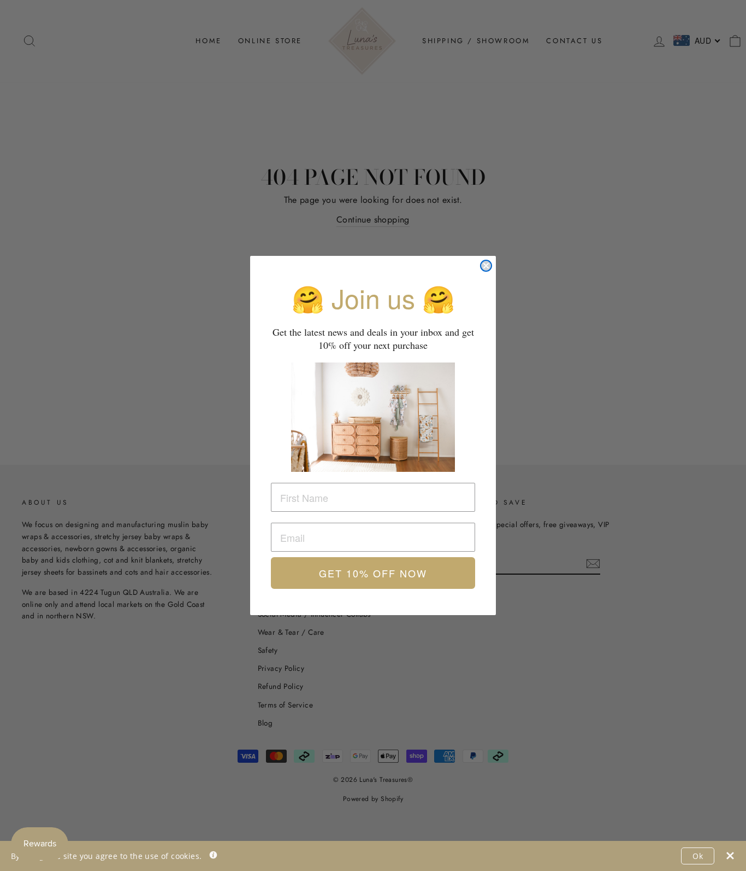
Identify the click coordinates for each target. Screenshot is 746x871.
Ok (697, 856)
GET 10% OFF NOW (373, 573)
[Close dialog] (486, 265)
